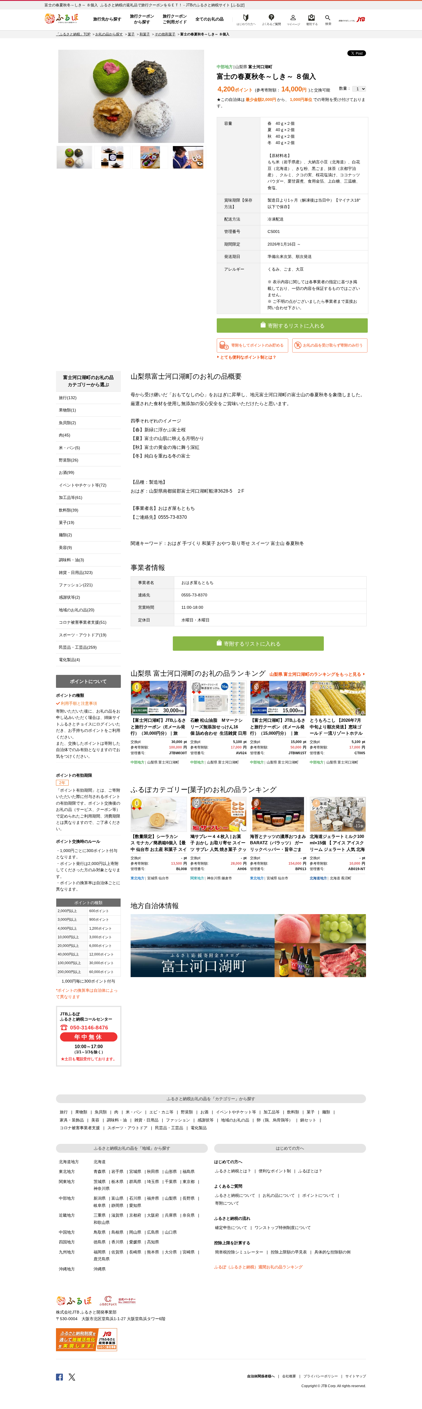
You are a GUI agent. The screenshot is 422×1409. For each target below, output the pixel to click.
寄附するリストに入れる (296, 326)
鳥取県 (100, 1232)
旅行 (64, 1112)
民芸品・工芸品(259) (78, 647)
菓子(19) (66, 522)
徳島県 (100, 1242)
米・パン (134, 1112)
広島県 (153, 1232)
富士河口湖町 (260, 66)
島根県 (117, 1232)
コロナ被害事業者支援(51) (83, 622)
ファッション (178, 1120)
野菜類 (187, 1112)
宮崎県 (189, 1252)
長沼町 (346, 878)
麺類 (326, 1112)
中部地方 (225, 66)
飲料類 (293, 1112)
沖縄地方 (67, 1269)
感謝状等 (206, 1120)
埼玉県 (153, 1181)
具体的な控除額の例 (332, 1252)
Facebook (59, 1377)
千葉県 (171, 1181)
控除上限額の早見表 (289, 1252)
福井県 (153, 1198)
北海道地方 (318, 878)
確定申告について (231, 1227)
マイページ (293, 19)
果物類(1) (67, 410)
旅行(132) (68, 397)
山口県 (171, 1232)
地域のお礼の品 (235, 1120)
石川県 (135, 1198)
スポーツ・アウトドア (127, 1127)
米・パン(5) (69, 447)
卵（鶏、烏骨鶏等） (275, 1120)
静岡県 (117, 1205)
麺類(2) (65, 535)
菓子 (131, 34)
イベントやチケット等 (236, 1112)
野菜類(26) (68, 460)
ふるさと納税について (235, 1195)
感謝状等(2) (69, 597)
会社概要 (289, 1376)
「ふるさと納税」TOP (73, 34)
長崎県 (135, 1252)
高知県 (153, 1242)
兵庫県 (171, 1215)
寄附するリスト (312, 19)
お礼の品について (279, 1195)
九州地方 (67, 1252)
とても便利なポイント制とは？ (248, 357)
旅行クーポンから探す (142, 19)
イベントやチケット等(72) (83, 485)
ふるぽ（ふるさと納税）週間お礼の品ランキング (258, 1267)
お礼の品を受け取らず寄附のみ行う (333, 345)
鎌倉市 (227, 878)
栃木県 (117, 1181)
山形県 (171, 1171)
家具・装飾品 (72, 1120)
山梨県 (241, 66)
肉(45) (64, 435)
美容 (95, 1120)
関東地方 (197, 878)
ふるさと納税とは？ (233, 1171)
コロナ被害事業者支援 (80, 1127)
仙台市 (163, 878)
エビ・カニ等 (161, 1112)
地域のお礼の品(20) (76, 610)
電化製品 (199, 1127)
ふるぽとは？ (310, 1171)
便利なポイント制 (275, 1171)
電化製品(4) (69, 659)
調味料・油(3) (71, 560)
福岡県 (100, 1252)
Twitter (72, 1377)
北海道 (335, 878)
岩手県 (117, 1171)
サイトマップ (355, 1376)
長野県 (189, 1198)
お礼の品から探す (109, 34)
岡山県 (135, 1232)
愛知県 (135, 1205)
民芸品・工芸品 (169, 1127)
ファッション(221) (76, 585)
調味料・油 (117, 1120)
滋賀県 (117, 1215)
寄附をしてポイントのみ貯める (257, 345)
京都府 (135, 1215)
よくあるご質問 (271, 19)
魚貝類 (101, 1112)
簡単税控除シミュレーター (239, 1252)
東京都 (189, 1181)
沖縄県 (100, 1269)
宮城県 (152, 878)
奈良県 (189, 1215)
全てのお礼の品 (209, 19)
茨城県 (100, 1181)
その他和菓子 (165, 34)
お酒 (204, 1112)
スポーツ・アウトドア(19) (83, 635)
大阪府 (153, 1215)
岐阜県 (100, 1205)
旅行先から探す (107, 19)
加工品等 (272, 1112)
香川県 (117, 1242)
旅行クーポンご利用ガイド (175, 19)
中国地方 (67, 1232)
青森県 (100, 1171)
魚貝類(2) (67, 422)
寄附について (227, 1203)
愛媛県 (135, 1242)
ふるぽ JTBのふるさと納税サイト (61, 19)
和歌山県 (102, 1222)
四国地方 (67, 1242)
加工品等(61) (70, 497)
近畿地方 (67, 1215)
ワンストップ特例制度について (283, 1227)
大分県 (171, 1252)
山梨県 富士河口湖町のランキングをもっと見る (315, 674)
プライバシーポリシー (320, 1376)
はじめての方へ (244, 19)
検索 (327, 19)
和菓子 (145, 34)
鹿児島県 (102, 1259)
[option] (131, 96)
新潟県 (100, 1198)
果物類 (81, 1112)
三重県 (100, 1215)
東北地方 (137, 878)
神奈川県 (214, 878)
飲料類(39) (68, 510)
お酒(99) (66, 472)
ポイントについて (318, 1195)
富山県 (117, 1198)
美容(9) (65, 547)
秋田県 (153, 1171)
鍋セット (308, 1120)
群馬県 (135, 1181)
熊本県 (153, 1252)
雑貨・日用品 (146, 1120)
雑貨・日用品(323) (76, 572)
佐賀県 (117, 1252)
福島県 (189, 1171)
